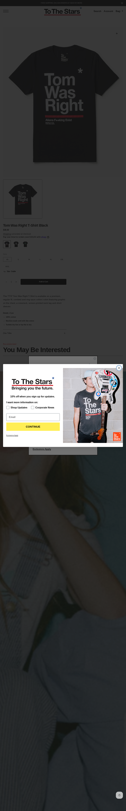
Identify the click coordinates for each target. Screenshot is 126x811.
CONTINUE (33, 426)
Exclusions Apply (12, 435)
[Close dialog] (119, 368)
